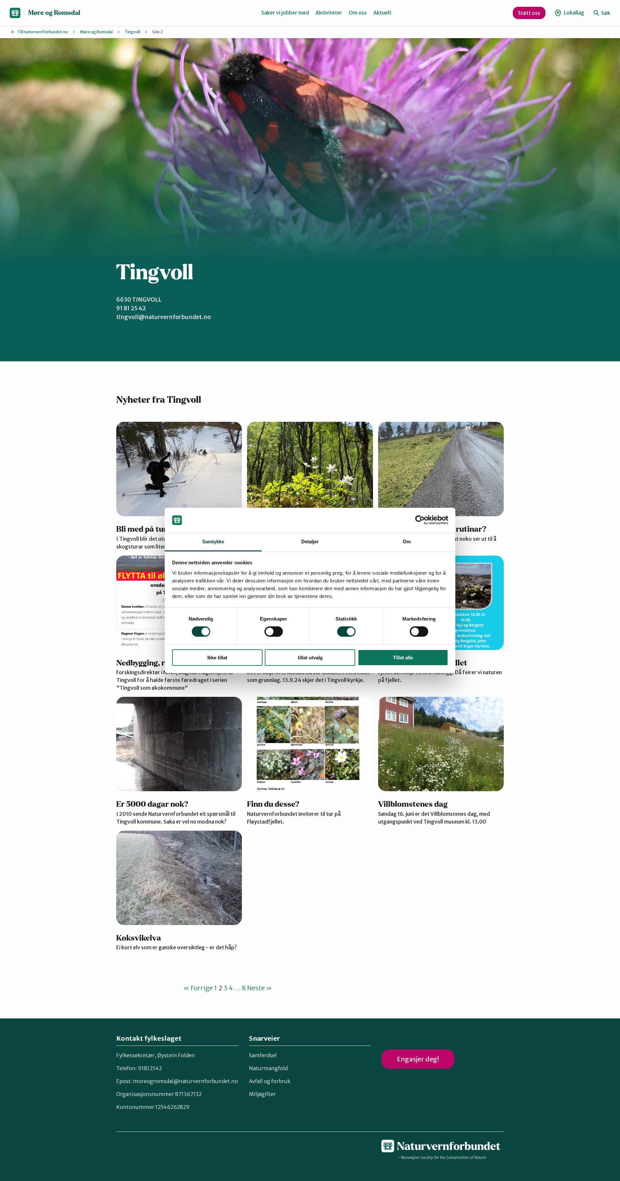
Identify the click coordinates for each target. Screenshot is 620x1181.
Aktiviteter (328, 12)
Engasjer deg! (418, 1059)
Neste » (259, 988)
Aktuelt (382, 12)
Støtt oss (529, 13)
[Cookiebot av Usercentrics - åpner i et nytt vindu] (420, 520)
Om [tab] (407, 541)
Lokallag (573, 12)
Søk (605, 13)
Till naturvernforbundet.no (42, 31)
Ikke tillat (217, 657)
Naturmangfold (268, 1068)
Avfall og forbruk (269, 1081)
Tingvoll (132, 31)
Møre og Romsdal (54, 12)
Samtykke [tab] (213, 541)
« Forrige (198, 988)
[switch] (273, 631)
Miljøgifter (262, 1094)
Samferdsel (263, 1055)
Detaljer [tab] (310, 541)
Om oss (358, 12)
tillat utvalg (310, 657)
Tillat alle (403, 657)
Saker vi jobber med (285, 12)
